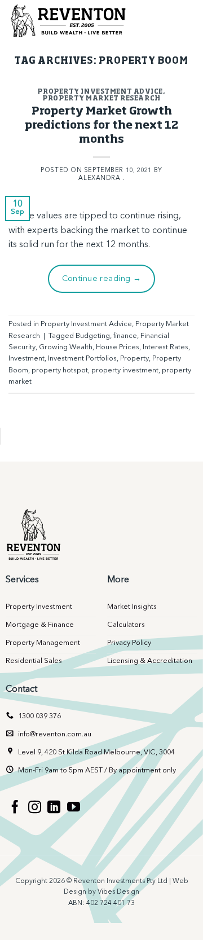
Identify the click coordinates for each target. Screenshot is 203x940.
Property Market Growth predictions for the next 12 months (101, 125)
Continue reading (102, 279)
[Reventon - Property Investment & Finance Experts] (70, 19)
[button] (184, 20)
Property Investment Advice (100, 92)
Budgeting (93, 336)
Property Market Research (101, 98)
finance (125, 336)
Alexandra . (101, 178)
